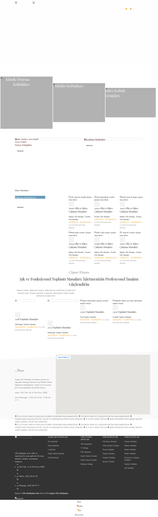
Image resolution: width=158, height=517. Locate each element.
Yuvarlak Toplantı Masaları (122, 317)
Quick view (128, 239)
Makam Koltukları (130, 445)
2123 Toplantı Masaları (59, 327)
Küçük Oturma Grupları (89, 456)
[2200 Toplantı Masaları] (95, 302)
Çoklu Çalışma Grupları (111, 445)
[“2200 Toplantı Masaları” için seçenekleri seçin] (82, 307)
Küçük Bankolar (53, 445)
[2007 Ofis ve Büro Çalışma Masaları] (131, 234)
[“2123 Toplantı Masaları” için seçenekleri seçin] (50, 323)
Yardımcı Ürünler (108, 461)
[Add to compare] (134, 239)
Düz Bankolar (53, 441)
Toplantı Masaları (109, 453)
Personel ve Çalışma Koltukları (131, 458)
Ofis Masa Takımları (110, 441)
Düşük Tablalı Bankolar (56, 453)
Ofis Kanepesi (86, 452)
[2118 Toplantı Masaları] (25, 305)
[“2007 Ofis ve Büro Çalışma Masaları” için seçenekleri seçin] (122, 239)
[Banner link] (26, 103)
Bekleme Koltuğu (87, 464)
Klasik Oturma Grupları (89, 460)
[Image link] (23, 443)
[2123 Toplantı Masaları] (63, 310)
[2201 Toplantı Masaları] (128, 302)
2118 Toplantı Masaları (26, 319)
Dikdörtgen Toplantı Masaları (25, 324)
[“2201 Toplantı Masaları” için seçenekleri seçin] (115, 307)
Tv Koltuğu (84, 448)
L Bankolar (51, 449)
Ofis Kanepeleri (86, 444)
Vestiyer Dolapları (109, 457)
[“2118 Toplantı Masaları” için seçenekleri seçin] (17, 315)
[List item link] (30, 476)
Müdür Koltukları (130, 453)
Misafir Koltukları (130, 449)
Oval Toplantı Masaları (88, 317)
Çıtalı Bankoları (53, 457)
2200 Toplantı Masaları (92, 311)
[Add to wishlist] (140, 239)
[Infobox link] (22, 2)
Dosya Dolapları (108, 449)
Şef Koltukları (129, 468)
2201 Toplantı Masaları (124, 311)
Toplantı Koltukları (130, 464)
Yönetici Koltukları (130, 441)
